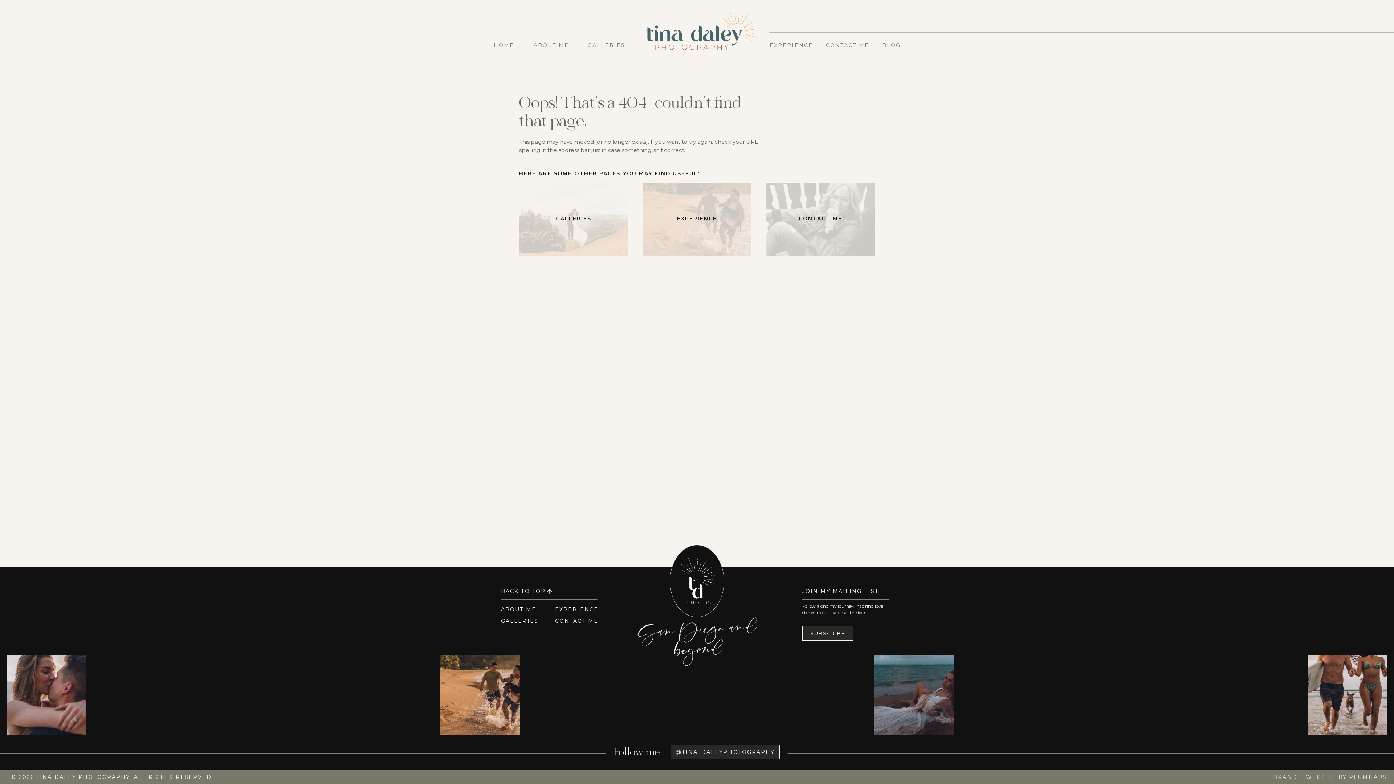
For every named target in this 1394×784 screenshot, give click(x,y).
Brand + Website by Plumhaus (1330, 777)
